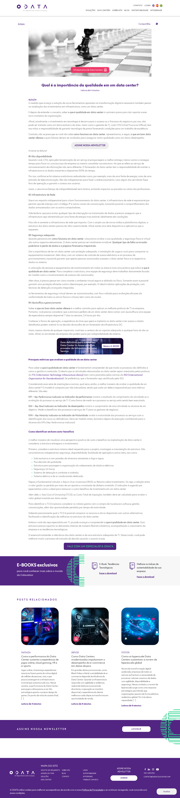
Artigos (21, 24)
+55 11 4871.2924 (149, 773)
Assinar (136, 729)
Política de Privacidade (92, 790)
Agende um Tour (47, 773)
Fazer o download (108, 573)
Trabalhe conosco (90, 780)
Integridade (156, 10)
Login (147, 5)
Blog (126, 10)
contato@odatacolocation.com (157, 777)
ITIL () (57, 375)
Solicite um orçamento (50, 770)
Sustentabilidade (140, 10)
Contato (137, 5)
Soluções (90, 10)
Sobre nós (117, 10)
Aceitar (166, 791)
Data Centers (103, 10)
